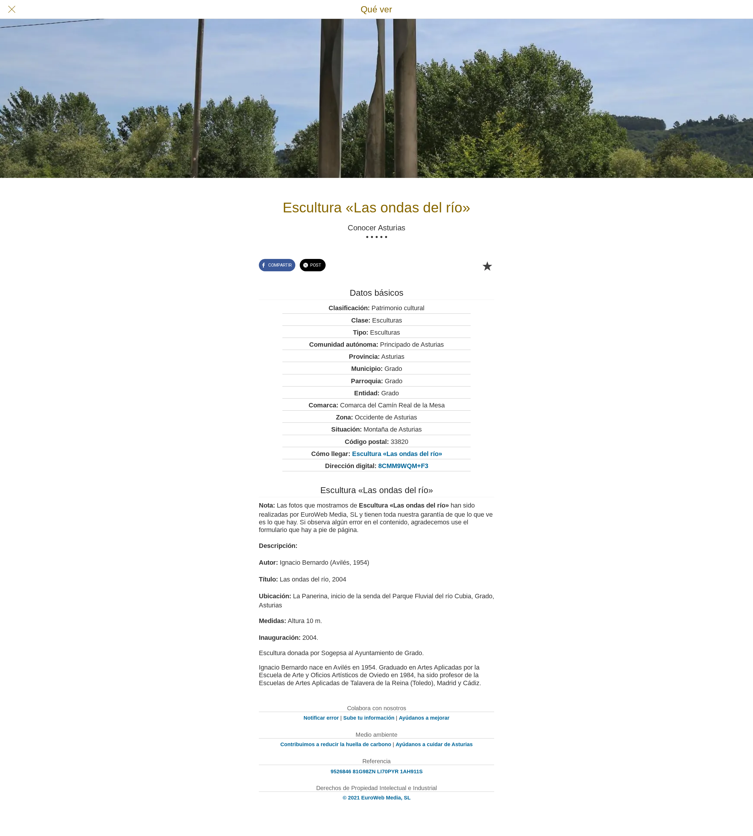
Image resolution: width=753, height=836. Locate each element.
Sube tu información (368, 718)
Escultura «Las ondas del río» (397, 453)
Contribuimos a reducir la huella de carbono (335, 744)
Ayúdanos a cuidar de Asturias (434, 744)
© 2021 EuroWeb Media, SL (377, 798)
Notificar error (321, 718)
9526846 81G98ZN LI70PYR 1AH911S (377, 771)
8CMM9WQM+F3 (403, 466)
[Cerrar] (11, 9)
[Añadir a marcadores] (487, 266)
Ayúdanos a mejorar (424, 718)
